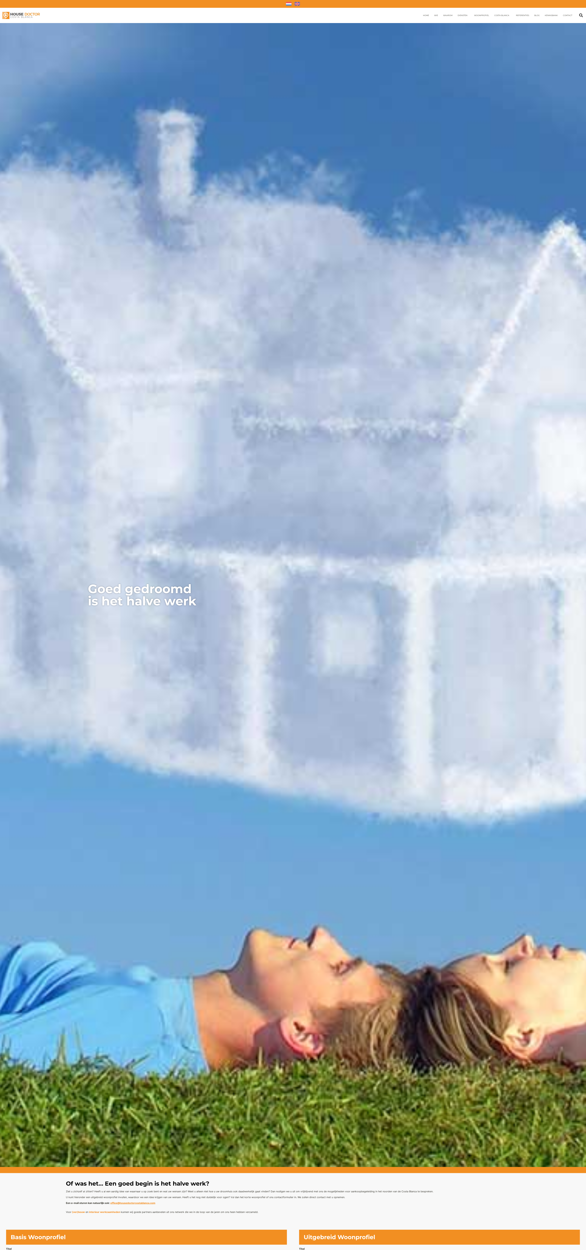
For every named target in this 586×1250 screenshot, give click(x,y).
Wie (436, 15)
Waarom (447, 15)
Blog (537, 15)
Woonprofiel (481, 15)
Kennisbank (551, 15)
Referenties (522, 15)
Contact (567, 15)
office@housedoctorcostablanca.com (132, 1203)
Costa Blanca (501, 15)
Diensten (462, 15)
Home (426, 15)
